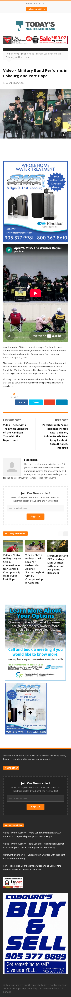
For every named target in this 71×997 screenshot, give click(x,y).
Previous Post (12, 420)
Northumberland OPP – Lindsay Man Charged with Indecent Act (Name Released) (57, 564)
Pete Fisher (31, 459)
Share (21, 402)
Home (29, 3)
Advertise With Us (36, 9)
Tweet (36, 402)
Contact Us (39, 3)
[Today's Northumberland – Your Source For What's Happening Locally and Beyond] (35, 26)
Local (23, 53)
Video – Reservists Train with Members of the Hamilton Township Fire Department (15, 432)
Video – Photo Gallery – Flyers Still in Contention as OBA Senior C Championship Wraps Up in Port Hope (12, 567)
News (16, 53)
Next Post (61, 420)
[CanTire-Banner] (35, 39)
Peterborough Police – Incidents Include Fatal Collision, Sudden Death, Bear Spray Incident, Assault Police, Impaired (55, 436)
